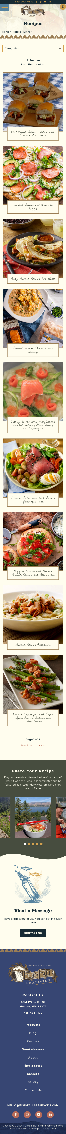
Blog (33, 1033)
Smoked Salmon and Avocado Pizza (33, 207)
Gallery (33, 1082)
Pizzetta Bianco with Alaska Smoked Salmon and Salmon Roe (33, 573)
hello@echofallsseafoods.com (32, 1105)
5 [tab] (41, 844)
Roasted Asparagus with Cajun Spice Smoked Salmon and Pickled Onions (33, 718)
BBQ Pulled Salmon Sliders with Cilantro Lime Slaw (33, 133)
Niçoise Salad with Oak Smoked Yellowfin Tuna (33, 499)
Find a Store (33, 1065)
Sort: (24, 64)
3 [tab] (33, 844)
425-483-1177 (33, 1012)
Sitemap (34, 1128)
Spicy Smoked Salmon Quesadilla (33, 279)
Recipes (33, 1041)
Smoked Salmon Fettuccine (33, 645)
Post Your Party (24, 2)
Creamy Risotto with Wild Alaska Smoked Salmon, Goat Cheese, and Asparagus (33, 425)
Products (33, 1025)
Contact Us (33, 932)
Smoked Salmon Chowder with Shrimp (33, 350)
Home (5, 32)
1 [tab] (24, 844)
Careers (33, 1074)
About (33, 1057)
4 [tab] (37, 844)
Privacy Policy (48, 1128)
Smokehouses (33, 1049)
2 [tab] (29, 844)
